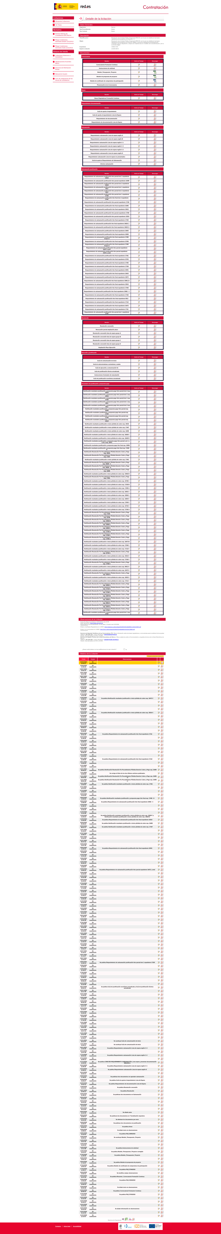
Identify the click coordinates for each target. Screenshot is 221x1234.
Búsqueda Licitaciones (62, 21)
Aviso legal (67, 1226)
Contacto (58, 1226)
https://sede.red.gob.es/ (96, 623)
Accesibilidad (77, 1226)
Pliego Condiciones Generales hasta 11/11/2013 (64, 47)
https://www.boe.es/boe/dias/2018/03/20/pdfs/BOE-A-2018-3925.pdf (122, 627)
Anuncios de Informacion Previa (63, 68)
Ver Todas (58, 25)
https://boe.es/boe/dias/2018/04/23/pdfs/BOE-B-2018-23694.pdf (117, 629)
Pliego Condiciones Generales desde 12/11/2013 (64, 40)
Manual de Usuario (61, 74)
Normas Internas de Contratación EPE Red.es (63, 34)
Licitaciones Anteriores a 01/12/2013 (63, 56)
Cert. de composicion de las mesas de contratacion (64, 79)
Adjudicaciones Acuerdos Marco (63, 62)
